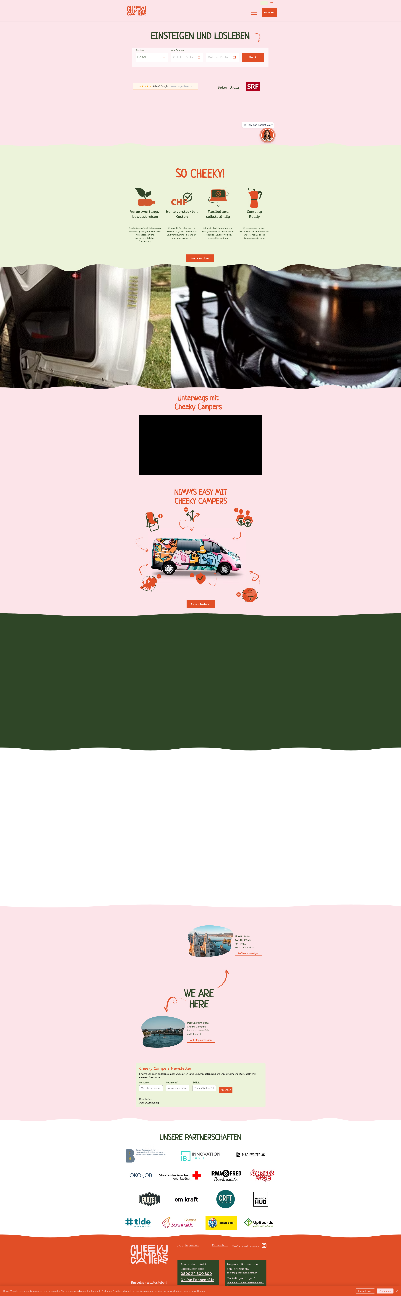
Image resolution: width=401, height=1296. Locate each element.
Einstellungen (365, 1291)
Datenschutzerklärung (194, 1290)
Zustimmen (385, 1291)
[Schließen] (397, 1290)
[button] (395, 626)
